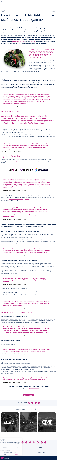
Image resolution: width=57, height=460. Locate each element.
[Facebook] (36, 403)
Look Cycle (23, 106)
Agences (40, 447)
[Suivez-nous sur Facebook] (34, 442)
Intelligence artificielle (25, 454)
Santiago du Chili (44, 453)
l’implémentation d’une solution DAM (16, 198)
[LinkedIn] (32, 403)
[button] (2, 458)
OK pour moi (18, 454)
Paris (43, 449)
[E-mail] (39, 403)
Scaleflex (32, 41)
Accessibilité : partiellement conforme (15, 457)
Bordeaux (39, 451)
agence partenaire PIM (34, 388)
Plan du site (8, 457)
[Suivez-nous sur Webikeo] (42, 442)
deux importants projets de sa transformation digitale (24, 161)
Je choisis (7, 454)
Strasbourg (40, 452)
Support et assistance (32, 450)
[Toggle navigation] (55, 2)
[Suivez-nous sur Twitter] (26, 442)
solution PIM (15, 41)
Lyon (39, 449)
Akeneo (3, 11)
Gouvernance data (26, 449)
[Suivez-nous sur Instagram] (30, 442)
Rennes (44, 451)
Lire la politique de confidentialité (7, 450)
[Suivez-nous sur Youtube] (38, 442)
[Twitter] (29, 403)
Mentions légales (6, 458)
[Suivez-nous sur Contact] (45, 442)
